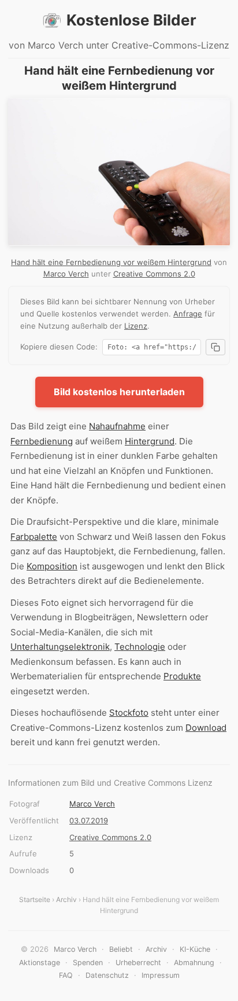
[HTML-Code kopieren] (215, 347)
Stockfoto (128, 712)
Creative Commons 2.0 (154, 273)
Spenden (88, 962)
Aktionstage (39, 962)
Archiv (66, 899)
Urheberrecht (138, 962)
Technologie (139, 646)
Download (205, 727)
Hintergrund (149, 441)
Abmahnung (194, 962)
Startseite (34, 899)
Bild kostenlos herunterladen (119, 392)
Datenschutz (107, 975)
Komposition (52, 566)
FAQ (66, 975)
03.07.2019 (88, 820)
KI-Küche (195, 949)
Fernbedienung (41, 441)
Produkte (182, 676)
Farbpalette (33, 536)
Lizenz (135, 325)
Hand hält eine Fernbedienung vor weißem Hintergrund (111, 262)
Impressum (161, 975)
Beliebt (121, 949)
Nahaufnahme (117, 426)
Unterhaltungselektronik (60, 646)
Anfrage (187, 313)
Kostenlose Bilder (131, 20)
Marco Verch (66, 273)
